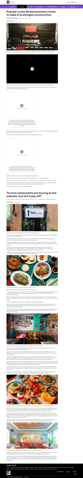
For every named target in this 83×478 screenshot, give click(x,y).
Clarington (41, 467)
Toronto (7, 199)
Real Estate (53, 199)
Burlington (27, 467)
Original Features (29, 199)
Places (68, 471)
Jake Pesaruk (10, 201)
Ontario (22, 18)
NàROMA (15, 127)
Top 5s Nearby (60, 471)
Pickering (40, 469)
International (64, 467)
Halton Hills (54, 467)
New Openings (48, 199)
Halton (24, 199)
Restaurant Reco (52, 6)
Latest (63, 6)
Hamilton (18, 18)
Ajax (18, 467)
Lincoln (69, 467)
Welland (51, 469)
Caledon (32, 467)
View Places (73, 6)
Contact (75, 471)
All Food (12, 6)
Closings (22, 6)
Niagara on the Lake (21, 469)
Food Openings (42, 199)
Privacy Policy (20, 476)
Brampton (22, 467)
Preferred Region (11, 18)
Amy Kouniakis (10, 20)
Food (30, 6)
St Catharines (46, 469)
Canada (36, 467)
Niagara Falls (13, 469)
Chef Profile (40, 6)
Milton (73, 467)
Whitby (55, 469)
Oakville (20, 199)
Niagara (8, 469)
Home (68, 2)
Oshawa (35, 469)
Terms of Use (26, 476)
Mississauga (12, 199)
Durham (45, 467)
